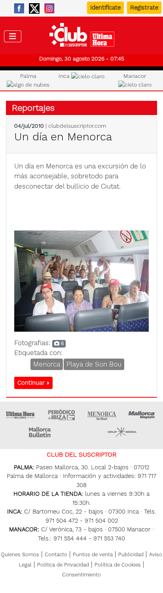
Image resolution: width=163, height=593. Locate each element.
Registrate (144, 7)
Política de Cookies (118, 565)
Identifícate (105, 7)
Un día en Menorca (63, 136)
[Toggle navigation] (12, 36)
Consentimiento (81, 575)
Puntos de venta (93, 554)
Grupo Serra (122, 432)
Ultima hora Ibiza (61, 414)
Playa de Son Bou (93, 364)
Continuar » (33, 382)
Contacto (56, 554)
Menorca (46, 364)
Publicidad (131, 554)
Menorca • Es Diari (102, 414)
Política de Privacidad (63, 565)
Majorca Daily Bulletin (40, 432)
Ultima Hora (20, 414)
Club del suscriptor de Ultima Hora (82, 37)
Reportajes (33, 108)
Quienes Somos (20, 554)
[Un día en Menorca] (81, 280)
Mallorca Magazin (142, 414)
